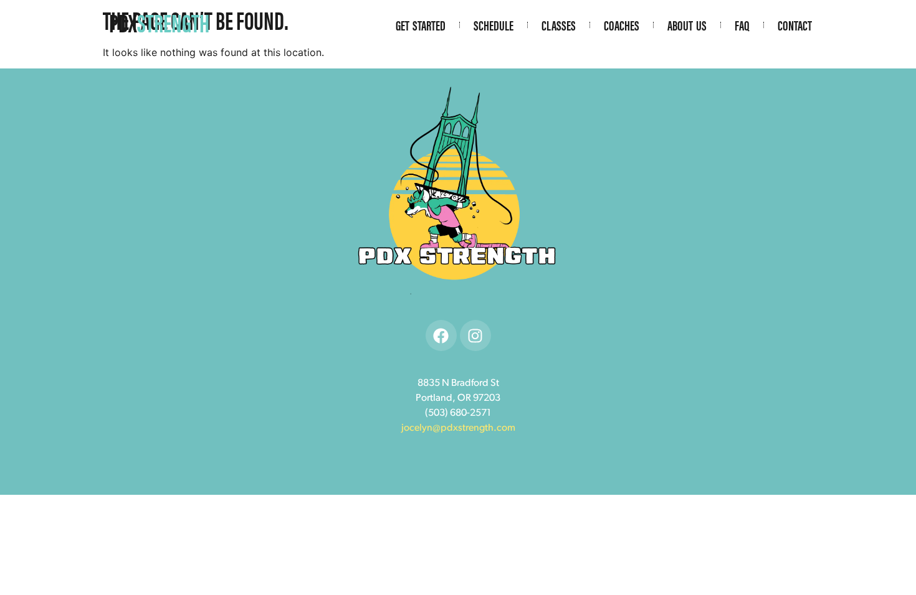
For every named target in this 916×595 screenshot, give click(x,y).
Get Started (421, 25)
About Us (687, 25)
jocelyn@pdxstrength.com (458, 428)
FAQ (742, 25)
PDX (159, 22)
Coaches (621, 25)
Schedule (493, 25)
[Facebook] (441, 335)
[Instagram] (475, 335)
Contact (795, 25)
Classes (558, 25)
